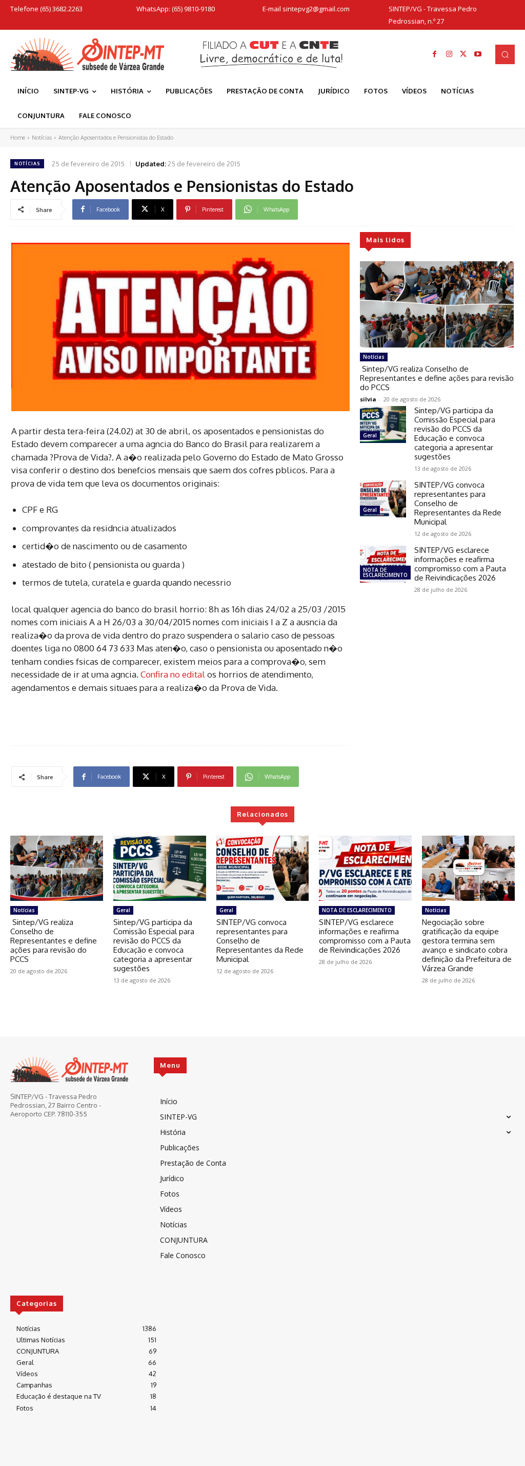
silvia (368, 399)
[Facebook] (435, 54)
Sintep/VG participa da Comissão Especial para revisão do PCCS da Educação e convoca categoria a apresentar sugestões (454, 433)
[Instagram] (449, 54)
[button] (505, 54)
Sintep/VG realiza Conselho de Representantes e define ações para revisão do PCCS (437, 378)
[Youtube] (478, 54)
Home (17, 137)
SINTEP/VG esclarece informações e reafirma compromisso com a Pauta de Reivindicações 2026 (460, 564)
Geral (370, 435)
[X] (463, 54)
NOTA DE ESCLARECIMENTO (385, 572)
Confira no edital (173, 674)
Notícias (42, 137)
